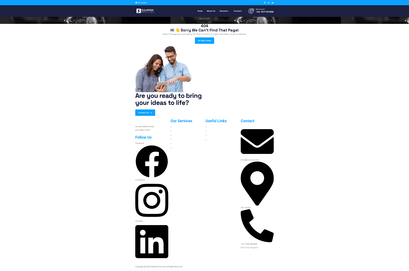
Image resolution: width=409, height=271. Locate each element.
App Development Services (185, 131)
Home (210, 127)
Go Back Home (204, 40)
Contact (211, 139)
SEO (174, 139)
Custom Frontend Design (184, 148)
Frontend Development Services (187, 144)
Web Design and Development (186, 127)
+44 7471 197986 (265, 11)
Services (211, 135)
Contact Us (144, 112)
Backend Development (183, 135)
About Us (212, 131)
